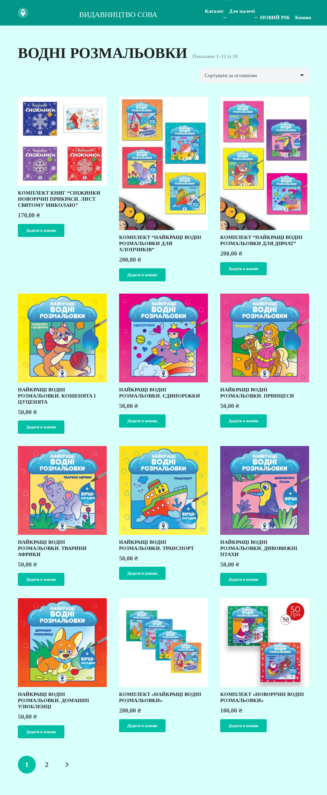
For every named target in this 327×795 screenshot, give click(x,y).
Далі (67, 765)
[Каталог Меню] (224, 17)
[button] (41, 230)
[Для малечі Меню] (256, 17)
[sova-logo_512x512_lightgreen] (23, 13)
